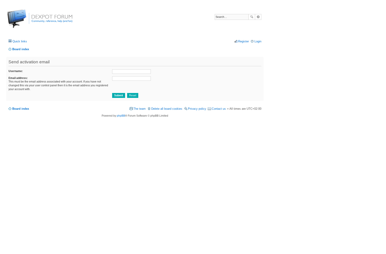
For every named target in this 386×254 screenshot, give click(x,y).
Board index (20, 108)
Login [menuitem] (257, 41)
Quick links (20, 41)
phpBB (121, 115)
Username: (15, 71)
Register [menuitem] (243, 41)
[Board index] (24, 21)
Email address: (18, 78)
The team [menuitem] (139, 108)
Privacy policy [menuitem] (197, 108)
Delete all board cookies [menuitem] (166, 108)
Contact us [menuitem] (219, 108)
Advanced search (258, 17)
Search (251, 17)
